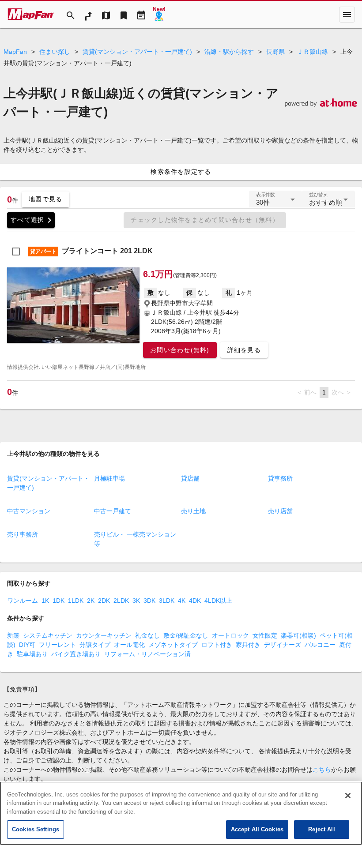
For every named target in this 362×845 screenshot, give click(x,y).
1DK (58, 600)
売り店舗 (280, 511)
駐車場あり (32, 653)
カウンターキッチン (104, 635)
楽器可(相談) (298, 635)
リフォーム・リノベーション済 (147, 653)
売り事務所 (22, 534)
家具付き (248, 644)
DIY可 (27, 644)
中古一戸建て (112, 511)
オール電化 (129, 644)
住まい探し (54, 51)
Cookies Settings (35, 829)
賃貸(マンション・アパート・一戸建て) (137, 51)
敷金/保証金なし (185, 635)
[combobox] (275, 203)
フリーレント (57, 644)
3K (136, 600)
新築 (13, 635)
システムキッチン (47, 635)
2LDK (121, 600)
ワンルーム (22, 600)
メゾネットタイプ (173, 644)
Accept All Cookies (257, 829)
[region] (181, 813)
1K (45, 600)
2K (90, 600)
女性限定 (265, 635)
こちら (322, 769)
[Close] (348, 795)
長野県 (275, 51)
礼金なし (147, 635)
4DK (195, 600)
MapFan (15, 51)
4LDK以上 (218, 600)
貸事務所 (280, 478)
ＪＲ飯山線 (312, 51)
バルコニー (320, 644)
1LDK (75, 600)
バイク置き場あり (76, 653)
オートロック (230, 635)
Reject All (321, 829)
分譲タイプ (94, 644)
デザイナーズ (282, 644)
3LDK (166, 600)
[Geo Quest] (159, 14)
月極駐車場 (109, 478)
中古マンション (28, 511)
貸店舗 (190, 478)
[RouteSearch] (88, 14)
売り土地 (193, 511)
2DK (104, 600)
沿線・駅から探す (229, 51)
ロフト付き (216, 644)
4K (181, 600)
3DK (149, 600)
